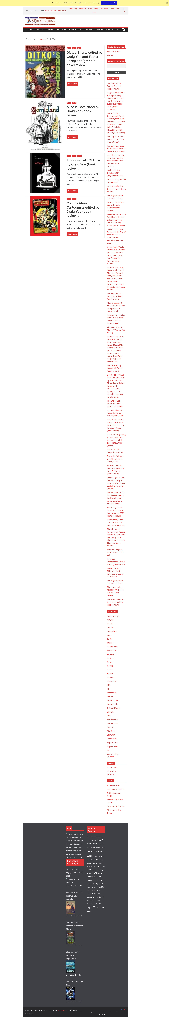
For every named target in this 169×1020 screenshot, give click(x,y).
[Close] (167, 3)
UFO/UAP (98, 907)
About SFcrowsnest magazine (87, 1012)
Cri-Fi (109, 639)
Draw (98, 856)
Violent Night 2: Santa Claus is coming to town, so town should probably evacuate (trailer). (116, 483)
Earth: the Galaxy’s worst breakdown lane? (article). (115, 459)
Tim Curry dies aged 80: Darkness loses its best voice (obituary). (116, 149)
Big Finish (89, 847)
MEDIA (79, 156)
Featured (111, 658)
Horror (106, 9)
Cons (43, 30)
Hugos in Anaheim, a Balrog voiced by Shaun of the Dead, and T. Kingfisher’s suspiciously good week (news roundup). (116, 101)
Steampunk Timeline (116, 806)
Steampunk (112, 738)
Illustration (73, 30)
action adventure (97, 837)
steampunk (94, 890)
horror (89, 863)
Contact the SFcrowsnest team (117, 1012)
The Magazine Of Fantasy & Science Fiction (95, 896)
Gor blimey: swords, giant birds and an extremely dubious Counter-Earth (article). (115, 161)
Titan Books (96, 903)
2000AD (89, 837)
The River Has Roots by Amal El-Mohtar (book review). (115, 602)
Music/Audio (99, 30)
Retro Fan (90, 880)
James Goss (89, 866)
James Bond (101, 863)
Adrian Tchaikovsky (91, 840)
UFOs (102, 908)
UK (67, 886)
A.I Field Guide (113, 785)
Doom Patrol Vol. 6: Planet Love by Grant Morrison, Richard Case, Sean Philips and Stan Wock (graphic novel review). (116, 255)
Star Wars (111, 735)
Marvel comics (94, 870)
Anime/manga (73, 9)
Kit (81, 30)
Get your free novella (108, 3)
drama (95, 856)
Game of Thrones (97, 860)
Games (64, 30)
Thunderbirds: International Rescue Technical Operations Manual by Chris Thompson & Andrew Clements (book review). (116, 537)
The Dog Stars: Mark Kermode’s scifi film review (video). (116, 139)
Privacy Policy (102, 1014)
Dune (101, 856)
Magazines (88, 30)
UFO (93, 907)
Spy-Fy (94, 12)
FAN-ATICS (111, 650)
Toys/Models (110, 30)
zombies (89, 911)
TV (118, 30)
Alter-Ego (101, 840)
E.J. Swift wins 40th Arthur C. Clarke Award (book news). (115, 413)
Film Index (111, 771)
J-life (101, 9)
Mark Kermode (98, 866)
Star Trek (111, 731)
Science (112, 9)
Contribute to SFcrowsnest (102, 1012)
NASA (94, 873)
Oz (76, 886)
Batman (99, 844)
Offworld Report (114, 708)
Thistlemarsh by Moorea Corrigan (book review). (114, 296)
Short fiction (112, 719)
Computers (82, 9)
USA (72, 886)
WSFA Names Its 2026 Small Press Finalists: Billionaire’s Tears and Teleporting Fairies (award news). (116, 220)
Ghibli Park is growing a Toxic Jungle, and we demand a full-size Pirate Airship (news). (116, 440)
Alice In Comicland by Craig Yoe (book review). (83, 111)
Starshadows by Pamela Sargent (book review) (114, 86)
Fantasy (96, 9)
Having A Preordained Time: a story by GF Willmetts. (116, 562)
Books (37, 30)
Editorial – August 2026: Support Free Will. (115, 552)
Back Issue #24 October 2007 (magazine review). (115, 173)
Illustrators (95, 863)
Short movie (112, 723)
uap (88, 907)
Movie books (112, 700)
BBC (102, 844)
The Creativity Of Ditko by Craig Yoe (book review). (84, 164)
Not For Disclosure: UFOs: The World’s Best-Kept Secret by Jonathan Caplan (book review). (115, 425)
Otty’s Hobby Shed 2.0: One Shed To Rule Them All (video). (116, 522)
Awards (29, 30)
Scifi (117, 9)
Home (42, 39)
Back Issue (92, 843)
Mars (89, 870)
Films (57, 30)
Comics (50, 30)
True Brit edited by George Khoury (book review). (116, 189)
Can (80, 886)
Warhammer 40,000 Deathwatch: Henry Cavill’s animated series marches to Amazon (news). (115, 498)
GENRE (110, 669)
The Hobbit (94, 894)
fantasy (88, 860)
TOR (100, 903)
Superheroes (112, 742)
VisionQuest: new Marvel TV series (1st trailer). (116, 330)
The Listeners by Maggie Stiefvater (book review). (114, 368)
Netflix (100, 873)
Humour (110, 677)
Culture (90, 9)
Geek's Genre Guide (115, 789)
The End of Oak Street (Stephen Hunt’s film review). (115, 404)
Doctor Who (112, 646)
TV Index (111, 774)
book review (96, 847)
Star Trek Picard (97, 887)
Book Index (112, 768)
